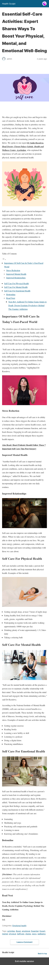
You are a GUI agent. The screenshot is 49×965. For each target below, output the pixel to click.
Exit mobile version (24, 961)
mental (5, 934)
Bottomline (10, 294)
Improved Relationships (16, 277)
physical (12, 934)
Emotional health (19, 925)
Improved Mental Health (16, 274)
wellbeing (42, 934)
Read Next (10, 298)
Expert (42, 931)
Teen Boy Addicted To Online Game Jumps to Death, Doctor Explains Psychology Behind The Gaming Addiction (27, 305)
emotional (26, 931)
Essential (35, 931)
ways (34, 934)
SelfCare (20, 934)
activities (11, 931)
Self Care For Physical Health (16, 283)
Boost (18, 931)
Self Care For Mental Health (16, 287)
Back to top (42, 954)
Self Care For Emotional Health (17, 290)
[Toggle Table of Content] (4, 259)
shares (28, 934)
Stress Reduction (13, 270)
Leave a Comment (24, 942)
